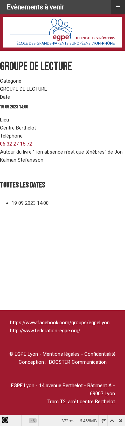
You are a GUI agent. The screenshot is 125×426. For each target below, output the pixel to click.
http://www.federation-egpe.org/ (45, 331)
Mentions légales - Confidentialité (79, 354)
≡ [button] (117, 6)
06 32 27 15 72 (16, 144)
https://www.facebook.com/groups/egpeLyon (60, 323)
